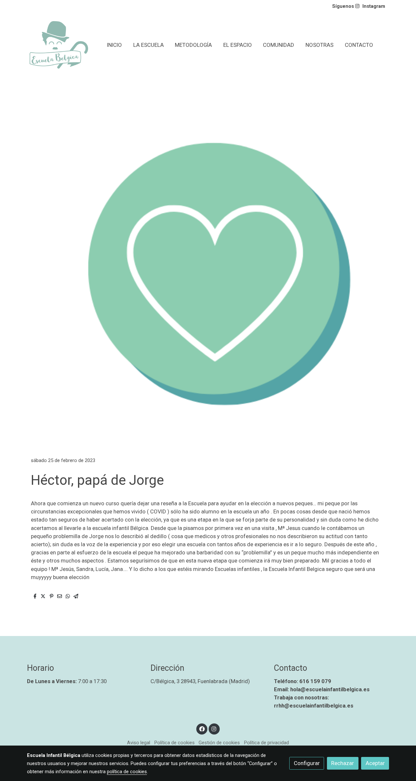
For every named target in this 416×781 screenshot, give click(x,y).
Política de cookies (174, 743)
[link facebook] (201, 728)
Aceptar (375, 763)
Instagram (373, 6)
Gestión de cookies (219, 743)
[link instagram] (214, 728)
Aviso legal (138, 743)
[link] (59, 45)
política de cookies (127, 771)
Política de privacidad (266, 743)
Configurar (307, 763)
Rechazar (342, 763)
